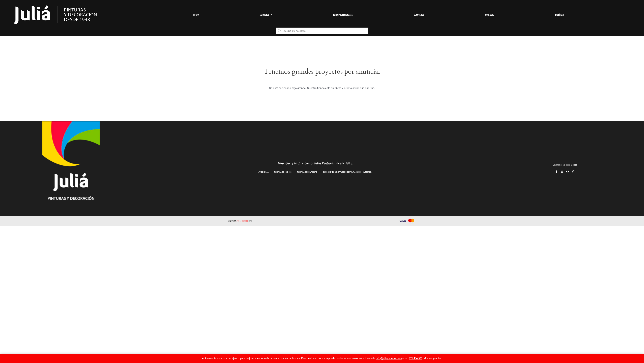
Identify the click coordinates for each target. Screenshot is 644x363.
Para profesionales (343, 14)
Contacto (489, 14)
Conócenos (419, 14)
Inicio (196, 14)
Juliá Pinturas (242, 221)
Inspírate (559, 14)
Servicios (264, 14)
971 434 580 (415, 358)
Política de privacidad (307, 172)
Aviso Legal (263, 172)
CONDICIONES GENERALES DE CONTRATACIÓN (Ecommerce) (347, 172)
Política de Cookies (282, 172)
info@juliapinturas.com (389, 358)
